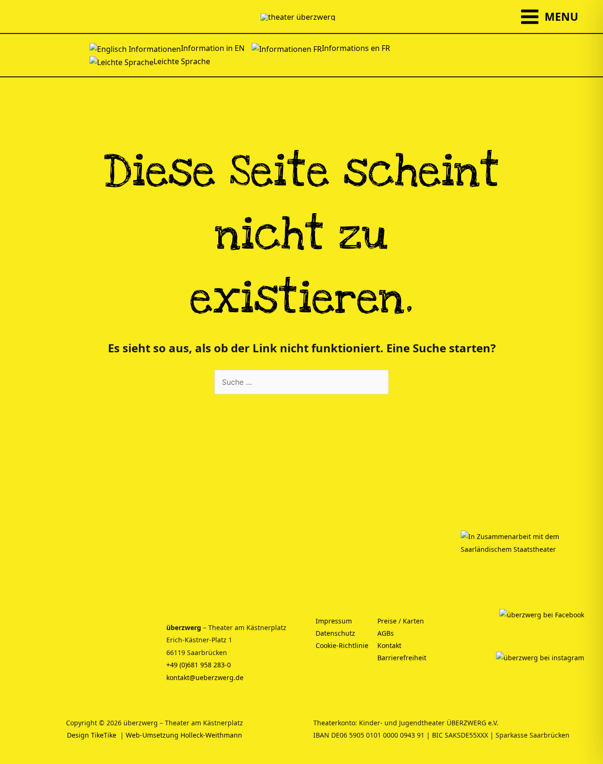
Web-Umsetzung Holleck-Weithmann (184, 735)
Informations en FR (356, 48)
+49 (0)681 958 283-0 (198, 664)
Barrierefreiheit (401, 657)
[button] (29, 16)
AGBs (385, 633)
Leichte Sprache (182, 61)
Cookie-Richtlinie (342, 645)
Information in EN (212, 48)
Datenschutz (335, 633)
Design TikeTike (92, 735)
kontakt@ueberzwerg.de (205, 677)
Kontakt (389, 645)
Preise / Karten (400, 620)
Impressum (334, 620)
